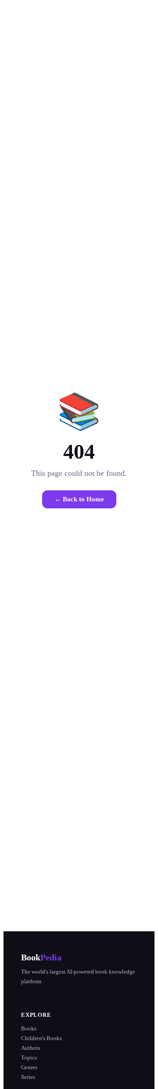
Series (28, 1077)
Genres (29, 1067)
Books (28, 1028)
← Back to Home (79, 499)
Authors (30, 1048)
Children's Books (41, 1038)
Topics (29, 1057)
